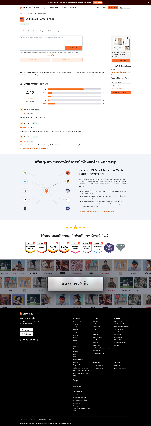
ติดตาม (74, 47)
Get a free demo (121, 60)
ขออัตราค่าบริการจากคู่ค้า (121, 92)
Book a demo (113, 7)
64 (104, 104)
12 (103, 100)
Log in (97, 7)
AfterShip (22, 13)
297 (104, 89)
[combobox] (121, 82)
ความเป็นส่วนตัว (24, 419)
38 (103, 93)
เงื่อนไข (33, 419)
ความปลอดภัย (42, 419)
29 (103, 96)
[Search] (93, 8)
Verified (37, 109)
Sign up (104, 7)
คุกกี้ (49, 419)
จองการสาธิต (75, 284)
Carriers (29, 13)
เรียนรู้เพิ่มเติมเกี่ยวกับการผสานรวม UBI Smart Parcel (96, 211)
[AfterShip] (26, 8)
